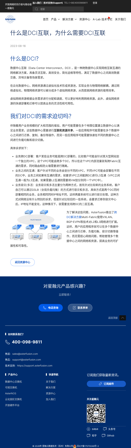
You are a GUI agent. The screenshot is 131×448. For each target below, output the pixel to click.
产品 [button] (53, 19)
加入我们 (37, 2)
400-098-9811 (27, 341)
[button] (122, 317)
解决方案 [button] (67, 19)
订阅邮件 (109, 383)
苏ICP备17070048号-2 (88, 446)
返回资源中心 (22, 262)
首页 (45, 19)
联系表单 (83, 307)
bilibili (95, 429)
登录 (95, 2)
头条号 (111, 429)
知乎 (94, 435)
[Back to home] (10, 19)
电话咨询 (53, 307)
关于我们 (120, 19)
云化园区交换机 (13, 399)
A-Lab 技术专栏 (102, 19)
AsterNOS (10, 393)
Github (110, 435)
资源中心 (84, 19)
